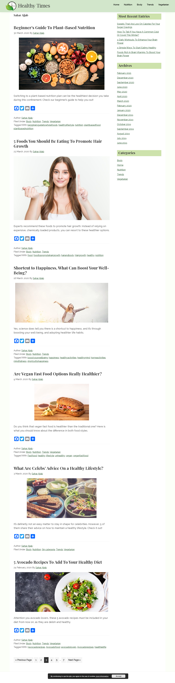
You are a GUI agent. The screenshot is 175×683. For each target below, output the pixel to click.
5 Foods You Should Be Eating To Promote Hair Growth (58, 143)
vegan (69, 455)
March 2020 (123, 101)
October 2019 (124, 124)
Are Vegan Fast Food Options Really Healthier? (58, 373)
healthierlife (100, 647)
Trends (45, 121)
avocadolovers (68, 647)
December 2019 (125, 115)
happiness (54, 357)
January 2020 (124, 110)
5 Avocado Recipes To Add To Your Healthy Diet (58, 562)
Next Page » (74, 661)
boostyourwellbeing (38, 357)
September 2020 (125, 82)
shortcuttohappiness (37, 361)
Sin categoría (48, 549)
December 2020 (125, 77)
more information (102, 676)
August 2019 (123, 133)
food (30, 255)
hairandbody (67, 255)
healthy (90, 255)
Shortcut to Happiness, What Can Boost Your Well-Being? (61, 270)
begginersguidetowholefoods (43, 125)
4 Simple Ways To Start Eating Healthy (136, 47)
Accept (118, 676)
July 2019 (121, 138)
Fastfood (32, 455)
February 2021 (124, 73)
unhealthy (60, 455)
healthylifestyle (66, 125)
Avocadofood (53, 647)
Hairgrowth (80, 255)
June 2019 (122, 143)
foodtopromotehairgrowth (46, 255)
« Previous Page (23, 661)
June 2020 (122, 87)
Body (28, 121)
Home (120, 165)
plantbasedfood (92, 125)
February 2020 (124, 105)
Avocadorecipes (85, 647)
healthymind (83, 357)
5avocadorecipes (36, 647)
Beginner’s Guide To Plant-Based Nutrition (54, 27)
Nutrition (36, 121)
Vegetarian (55, 121)
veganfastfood (80, 455)
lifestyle (50, 455)
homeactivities (98, 357)
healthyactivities (68, 357)
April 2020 (122, 96)
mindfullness (20, 361)
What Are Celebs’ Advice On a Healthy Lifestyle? (58, 468)
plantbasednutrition (23, 128)
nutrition (79, 125)
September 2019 (125, 129)
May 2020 (122, 91)
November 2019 (125, 119)
